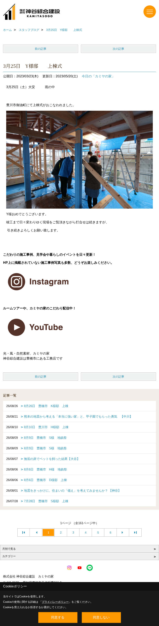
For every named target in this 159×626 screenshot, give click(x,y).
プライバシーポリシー (55, 601)
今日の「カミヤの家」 (98, 76)
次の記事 (118, 48)
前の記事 (40, 48)
